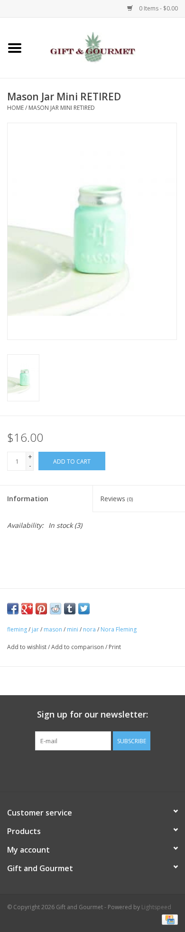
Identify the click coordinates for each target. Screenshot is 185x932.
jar (35, 629)
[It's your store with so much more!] (107, 46)
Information (27, 498)
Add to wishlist (26, 647)
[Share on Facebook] (12, 608)
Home (15, 108)
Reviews (116, 498)
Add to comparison (78, 647)
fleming (17, 629)
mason (53, 629)
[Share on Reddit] (55, 608)
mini (72, 629)
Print (115, 647)
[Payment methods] (168, 919)
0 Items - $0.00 (158, 8)
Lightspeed (156, 907)
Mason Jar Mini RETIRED (61, 108)
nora (89, 629)
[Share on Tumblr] (69, 608)
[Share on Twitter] (84, 608)
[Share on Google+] (27, 608)
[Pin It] (41, 608)
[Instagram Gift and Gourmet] (101, 769)
